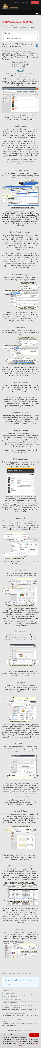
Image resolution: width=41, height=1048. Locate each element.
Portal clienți (5, 25)
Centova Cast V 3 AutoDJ (12, 999)
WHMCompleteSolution (25, 1030)
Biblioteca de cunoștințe (17, 25)
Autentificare (24, 2)
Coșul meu (35, 2)
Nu (8, 984)
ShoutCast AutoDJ (9, 993)
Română (15, 2)
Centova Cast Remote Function (14, 1013)
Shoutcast (29, 25)
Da (30, 980)
